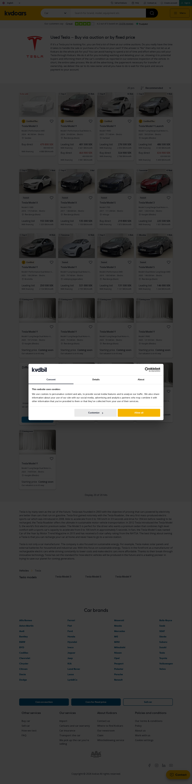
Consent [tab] (51, 379)
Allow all (138, 413)
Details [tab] (96, 379)
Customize (93, 413)
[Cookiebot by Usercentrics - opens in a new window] (147, 369)
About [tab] (141, 379)
